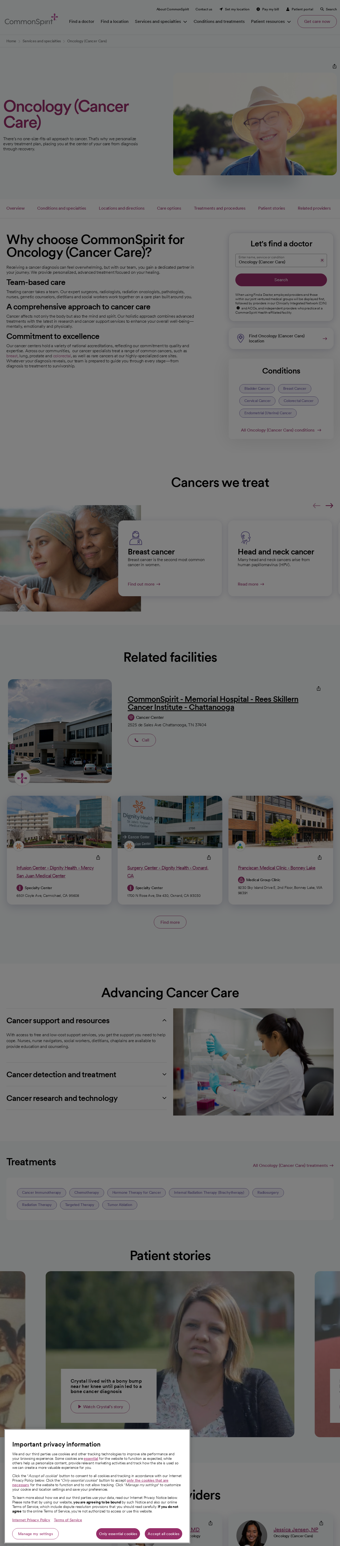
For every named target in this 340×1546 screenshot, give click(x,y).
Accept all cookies (163, 1534)
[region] (97, 1486)
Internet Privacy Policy (31, 1520)
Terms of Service (68, 1520)
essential (91, 1458)
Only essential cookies (118, 1534)
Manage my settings (35, 1534)
